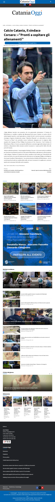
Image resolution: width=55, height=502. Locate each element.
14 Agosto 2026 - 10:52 (13, 220)
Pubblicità (5, 454)
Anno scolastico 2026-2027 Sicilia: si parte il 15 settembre (27, 410)
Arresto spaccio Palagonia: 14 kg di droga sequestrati (44, 196)
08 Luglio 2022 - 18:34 (14, 45)
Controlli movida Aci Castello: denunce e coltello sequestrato (44, 218)
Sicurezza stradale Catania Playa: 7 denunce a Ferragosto (34, 364)
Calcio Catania (9, 165)
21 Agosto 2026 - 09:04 (13, 200)
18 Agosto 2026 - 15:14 (30, 365)
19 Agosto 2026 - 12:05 (30, 340)
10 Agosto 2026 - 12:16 (46, 220)
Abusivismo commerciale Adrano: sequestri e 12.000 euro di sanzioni (22, 321)
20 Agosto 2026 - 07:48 (13, 286)
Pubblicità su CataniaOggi (15, 486)
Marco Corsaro (16, 165)
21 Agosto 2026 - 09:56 (30, 295)
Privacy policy (6, 457)
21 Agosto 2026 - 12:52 (13, 323)
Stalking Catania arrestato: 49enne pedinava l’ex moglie (47, 411)
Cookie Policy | (18, 499)
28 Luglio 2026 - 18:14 (13, 389)
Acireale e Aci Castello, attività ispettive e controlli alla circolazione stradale (13, 170)
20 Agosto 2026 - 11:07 (30, 331)
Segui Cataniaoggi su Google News (27, 43)
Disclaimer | (32, 499)
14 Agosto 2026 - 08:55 (29, 220)
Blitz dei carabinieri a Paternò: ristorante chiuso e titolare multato (27, 197)
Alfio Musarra (7, 389)
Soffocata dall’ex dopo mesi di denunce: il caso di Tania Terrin (34, 355)
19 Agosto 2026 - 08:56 (30, 357)
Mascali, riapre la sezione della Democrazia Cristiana (41, 170)
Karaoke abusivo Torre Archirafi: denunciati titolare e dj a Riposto (10, 218)
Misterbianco (22, 165)
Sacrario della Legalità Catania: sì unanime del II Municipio (34, 294)
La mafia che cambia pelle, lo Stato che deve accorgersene (20, 388)
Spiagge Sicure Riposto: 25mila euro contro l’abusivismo (26, 218)
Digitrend (49, 494)
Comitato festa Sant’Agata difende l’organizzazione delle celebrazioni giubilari (25, 285)
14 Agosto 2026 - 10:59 (46, 199)
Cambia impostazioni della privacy (11, 460)
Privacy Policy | (26, 499)
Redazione (7, 45)
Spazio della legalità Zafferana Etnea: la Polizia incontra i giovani (10, 197)
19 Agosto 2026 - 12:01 (29, 200)
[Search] (51, 2)
